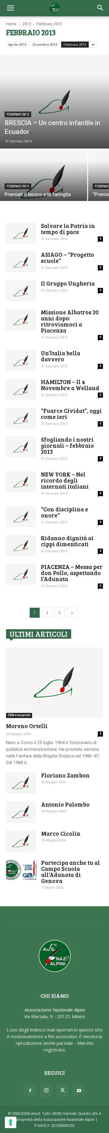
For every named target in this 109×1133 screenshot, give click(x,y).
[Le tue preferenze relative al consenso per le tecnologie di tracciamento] (10, 1122)
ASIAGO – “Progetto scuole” (67, 257)
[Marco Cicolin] (21, 841)
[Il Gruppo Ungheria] (21, 290)
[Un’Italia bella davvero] (21, 360)
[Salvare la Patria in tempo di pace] (21, 233)
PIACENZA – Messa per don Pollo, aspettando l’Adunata (72, 573)
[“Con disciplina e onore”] (21, 516)
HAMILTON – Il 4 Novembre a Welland (70, 385)
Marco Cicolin (61, 833)
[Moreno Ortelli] (54, 682)
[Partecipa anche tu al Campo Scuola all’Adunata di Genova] (21, 870)
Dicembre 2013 (45, 44)
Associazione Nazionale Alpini (55, 1010)
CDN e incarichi (19, 715)
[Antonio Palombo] (21, 812)
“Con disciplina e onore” (64, 512)
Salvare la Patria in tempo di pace (68, 229)
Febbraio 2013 (75, 44)
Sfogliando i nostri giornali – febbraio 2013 (67, 445)
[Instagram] (46, 1091)
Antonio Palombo (65, 804)
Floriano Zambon (65, 775)
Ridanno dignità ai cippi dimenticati (67, 541)
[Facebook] (30, 1091)
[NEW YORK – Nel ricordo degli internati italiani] (21, 481)
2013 (26, 23)
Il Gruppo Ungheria (68, 283)
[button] (100, 8)
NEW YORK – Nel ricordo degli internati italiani (65, 480)
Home (11, 23)
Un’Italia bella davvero (60, 356)
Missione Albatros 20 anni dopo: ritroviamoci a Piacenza (70, 321)
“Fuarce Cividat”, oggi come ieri (71, 413)
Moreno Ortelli (27, 726)
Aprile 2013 (17, 44)
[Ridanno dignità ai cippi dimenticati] (21, 545)
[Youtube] (79, 1091)
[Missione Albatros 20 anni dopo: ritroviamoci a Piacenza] (21, 319)
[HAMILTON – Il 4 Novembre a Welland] (21, 389)
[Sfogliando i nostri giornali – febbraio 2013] (21, 446)
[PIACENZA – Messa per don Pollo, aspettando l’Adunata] (21, 574)
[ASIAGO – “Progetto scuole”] (21, 262)
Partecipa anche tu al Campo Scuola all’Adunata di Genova (70, 871)
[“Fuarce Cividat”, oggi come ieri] (21, 418)
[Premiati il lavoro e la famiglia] (43, 182)
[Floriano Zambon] (21, 783)
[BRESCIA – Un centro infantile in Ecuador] (54, 101)
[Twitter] (63, 1091)
